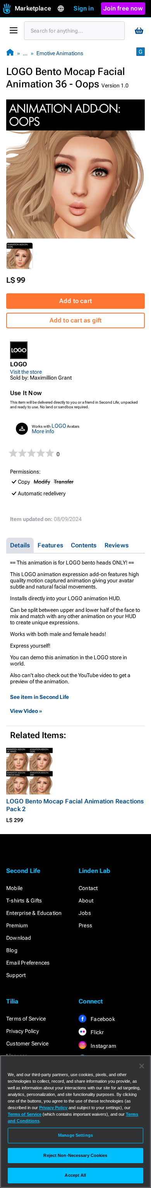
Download (18, 938)
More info (43, 431)
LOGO (58, 426)
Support (16, 975)
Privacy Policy (22, 1031)
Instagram (102, 1046)
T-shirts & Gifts (24, 900)
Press (85, 925)
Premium (17, 925)
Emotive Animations (59, 53)
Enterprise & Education (34, 913)
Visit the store (26, 372)
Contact (88, 888)
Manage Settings (75, 1135)
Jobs (85, 913)
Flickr (96, 1032)
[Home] (10, 53)
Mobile (14, 888)
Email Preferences (28, 963)
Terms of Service (26, 1019)
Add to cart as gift (76, 320)
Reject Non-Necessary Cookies (75, 1155)
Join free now (123, 8)
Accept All (75, 1175)
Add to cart (75, 301)
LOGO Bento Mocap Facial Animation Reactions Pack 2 (75, 805)
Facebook (102, 1019)
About (86, 900)
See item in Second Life (39, 697)
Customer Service (27, 1043)
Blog (11, 950)
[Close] (141, 1066)
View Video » (26, 711)
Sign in (83, 8)
